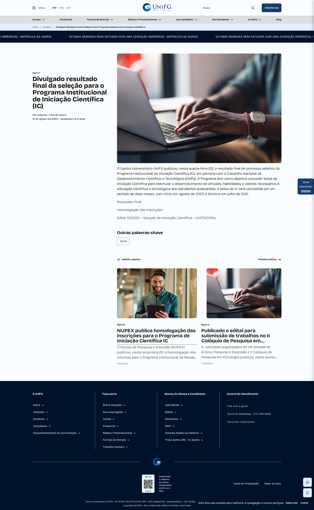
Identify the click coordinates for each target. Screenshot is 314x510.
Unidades (38, 412)
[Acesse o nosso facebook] (34, 483)
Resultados (171, 419)
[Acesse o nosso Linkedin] (51, 483)
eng (61, 8)
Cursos (37, 19)
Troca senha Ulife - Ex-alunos (182, 439)
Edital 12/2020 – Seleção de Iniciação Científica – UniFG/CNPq (166, 218)
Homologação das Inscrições (140, 210)
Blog (278, 19)
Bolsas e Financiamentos (142, 19)
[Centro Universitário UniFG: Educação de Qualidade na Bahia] (157, 8)
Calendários (172, 405)
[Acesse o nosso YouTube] (68, 483)
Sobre (36, 405)
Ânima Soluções (112, 405)
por (54, 8)
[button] (307, 482)
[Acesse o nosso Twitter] (60, 483)
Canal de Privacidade (246, 483)
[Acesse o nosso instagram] (42, 483)
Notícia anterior (131, 259)
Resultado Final (129, 202)
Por (50, 115)
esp (69, 8)
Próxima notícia (267, 259)
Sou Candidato (184, 19)
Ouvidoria (38, 419)
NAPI (168, 426)
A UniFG (252, 19)
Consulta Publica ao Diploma (182, 433)
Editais (169, 412)
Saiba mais (292, 502)
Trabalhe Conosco (113, 446)
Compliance (40, 426)
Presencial (66, 19)
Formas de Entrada (98, 19)
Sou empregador (113, 412)
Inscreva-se (271, 7)
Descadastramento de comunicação (55, 433)
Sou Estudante (220, 19)
